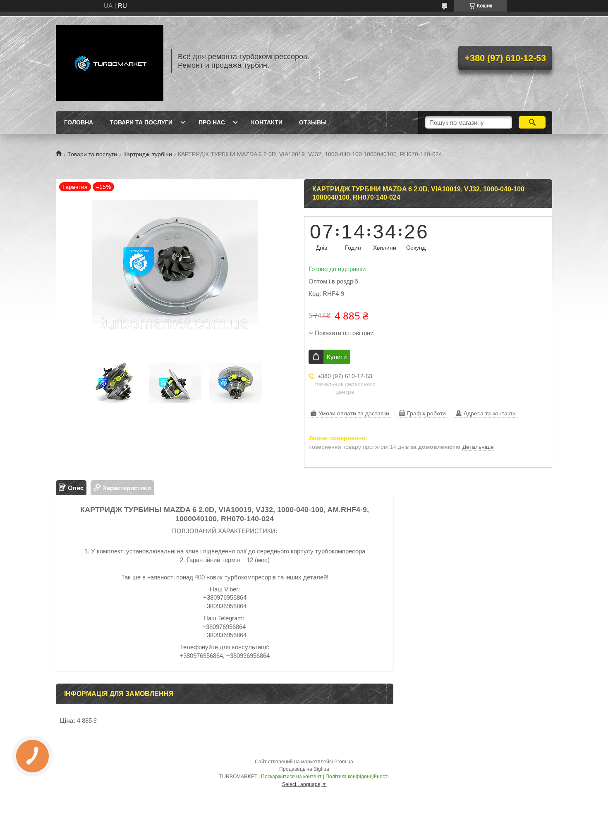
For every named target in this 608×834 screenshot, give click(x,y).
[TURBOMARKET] (109, 61)
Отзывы (313, 122)
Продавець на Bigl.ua (304, 769)
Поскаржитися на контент (291, 776)
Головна (78, 122)
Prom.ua (343, 762)
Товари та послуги (141, 122)
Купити (337, 356)
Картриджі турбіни (147, 154)
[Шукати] (532, 122)
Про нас (212, 122)
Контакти (266, 122)
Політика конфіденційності (357, 776)
